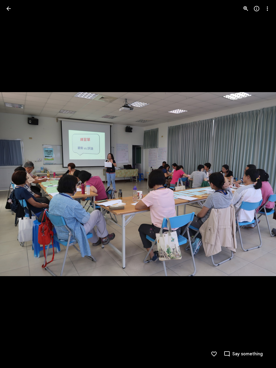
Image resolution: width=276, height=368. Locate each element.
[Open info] (256, 8)
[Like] (214, 354)
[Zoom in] (245, 8)
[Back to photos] (8, 8)
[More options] (267, 8)
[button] (15, 184)
